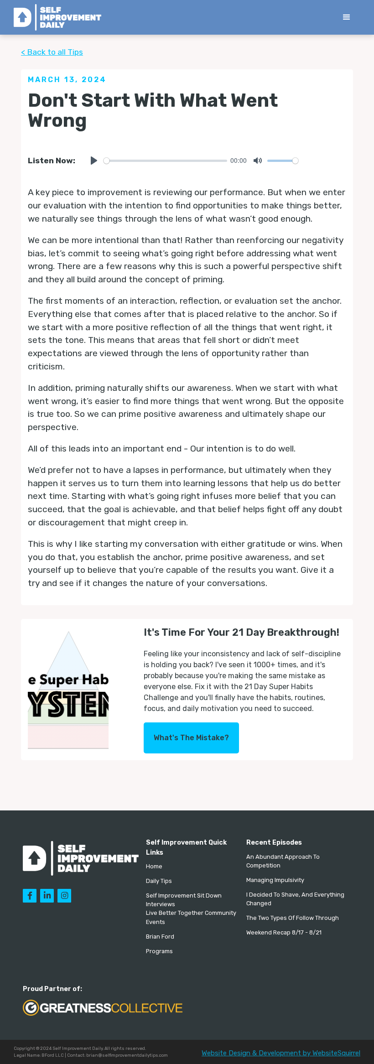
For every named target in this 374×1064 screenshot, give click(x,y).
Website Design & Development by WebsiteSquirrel (281, 1053)
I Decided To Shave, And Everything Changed (295, 899)
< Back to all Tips (52, 52)
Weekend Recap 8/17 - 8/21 (284, 932)
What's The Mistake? (191, 737)
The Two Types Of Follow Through (292, 917)
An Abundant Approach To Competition (283, 861)
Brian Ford (160, 936)
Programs (159, 951)
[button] (346, 17)
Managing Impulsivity (275, 880)
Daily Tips (159, 880)
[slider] (165, 160)
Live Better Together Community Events (191, 917)
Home (154, 866)
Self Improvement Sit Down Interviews (184, 900)
